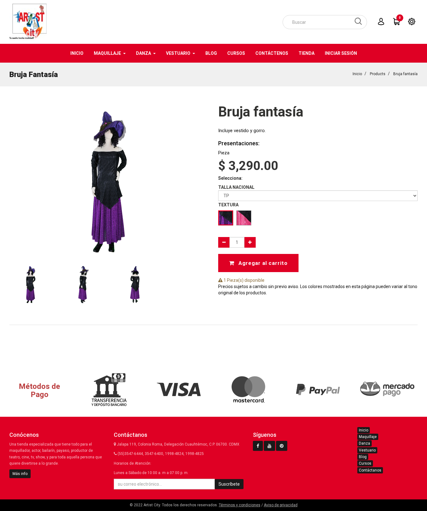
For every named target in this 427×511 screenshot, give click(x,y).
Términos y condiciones (239, 505)
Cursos (365, 463)
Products (377, 74)
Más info (20, 474)
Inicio (357, 74)
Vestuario (367, 450)
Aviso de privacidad (281, 505)
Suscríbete (229, 484)
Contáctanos (370, 470)
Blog (363, 457)
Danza (364, 443)
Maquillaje (368, 437)
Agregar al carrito (262, 263)
